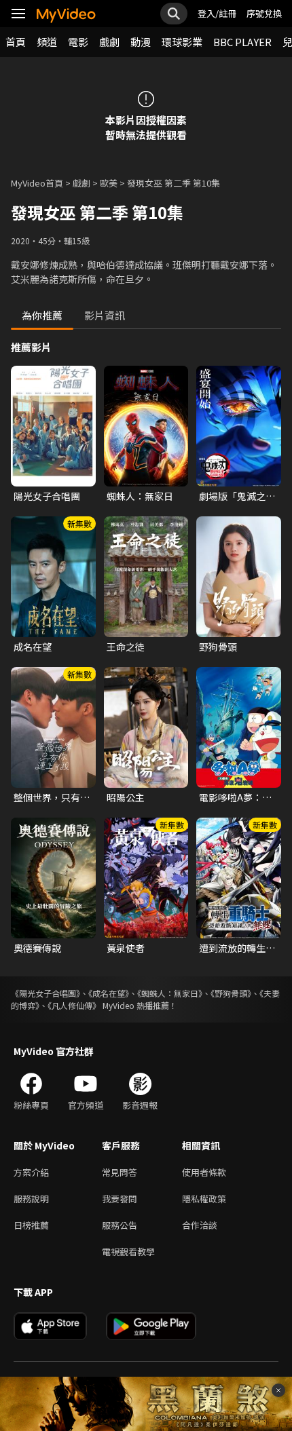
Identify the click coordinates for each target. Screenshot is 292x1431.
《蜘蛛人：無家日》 (169, 993)
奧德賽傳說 (37, 948)
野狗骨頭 (218, 646)
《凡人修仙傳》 (74, 1005)
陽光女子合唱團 (47, 496)
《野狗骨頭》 (231, 993)
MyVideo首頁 (37, 182)
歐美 (108, 182)
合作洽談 (199, 1225)
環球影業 (182, 42)
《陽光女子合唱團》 (45, 993)
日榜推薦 (31, 1225)
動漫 (140, 42)
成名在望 (33, 646)
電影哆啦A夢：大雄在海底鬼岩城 (235, 797)
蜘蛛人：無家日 (140, 496)
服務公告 (119, 1225)
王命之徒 (126, 646)
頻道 (47, 42)
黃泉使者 (126, 948)
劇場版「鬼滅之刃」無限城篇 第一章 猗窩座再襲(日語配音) (238, 496)
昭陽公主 (126, 797)
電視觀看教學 (128, 1251)
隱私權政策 (204, 1198)
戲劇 (109, 42)
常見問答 (119, 1172)
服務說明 (31, 1198)
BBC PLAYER (242, 42)
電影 (78, 42)
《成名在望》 (108, 993)
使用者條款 (204, 1172)
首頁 (15, 42)
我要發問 (119, 1198)
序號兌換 (264, 13)
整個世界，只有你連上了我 (52, 797)
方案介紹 (31, 1172)
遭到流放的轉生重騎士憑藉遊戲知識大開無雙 (237, 948)
